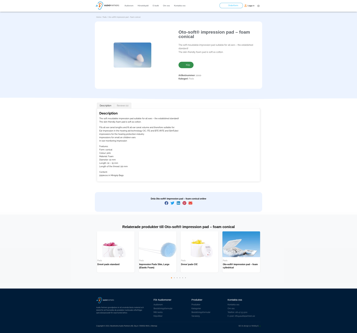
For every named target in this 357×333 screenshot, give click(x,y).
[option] (116, 252)
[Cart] (258, 6)
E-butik (156, 5)
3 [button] (177, 282)
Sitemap (154, 326)
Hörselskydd (143, 5)
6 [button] (185, 282)
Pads (105, 17)
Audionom (129, 5)
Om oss (166, 5)
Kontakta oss (179, 5)
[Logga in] (245, 5)
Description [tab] (105, 105)
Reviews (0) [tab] (122, 105)
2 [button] (174, 282)
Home (98, 17)
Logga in (251, 6)
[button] (167, 203)
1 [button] (171, 282)
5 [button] (182, 282)
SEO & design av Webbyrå (249, 326)
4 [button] (179, 282)
